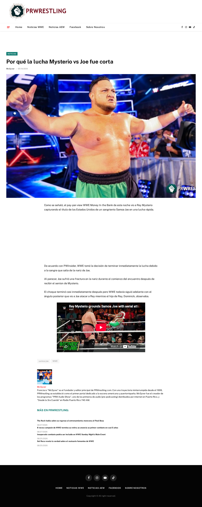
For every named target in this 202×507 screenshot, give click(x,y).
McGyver (10, 69)
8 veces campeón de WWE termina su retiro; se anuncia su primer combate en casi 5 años (77, 428)
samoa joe (44, 361)
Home (18, 27)
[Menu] (8, 27)
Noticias (12, 54)
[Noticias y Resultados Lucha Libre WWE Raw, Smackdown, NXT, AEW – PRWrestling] (38, 11)
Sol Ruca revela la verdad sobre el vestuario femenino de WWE (65, 441)
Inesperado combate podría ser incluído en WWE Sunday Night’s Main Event (71, 434)
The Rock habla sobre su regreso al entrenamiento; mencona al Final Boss (70, 421)
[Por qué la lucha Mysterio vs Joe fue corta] (101, 136)
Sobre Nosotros (95, 27)
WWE (55, 361)
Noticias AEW (57, 27)
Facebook (75, 27)
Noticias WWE (35, 27)
